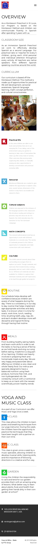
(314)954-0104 (10, 531)
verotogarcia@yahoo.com (14, 521)
